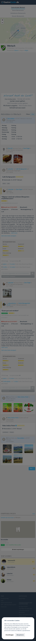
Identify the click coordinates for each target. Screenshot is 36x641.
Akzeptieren (20, 635)
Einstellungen (10, 635)
